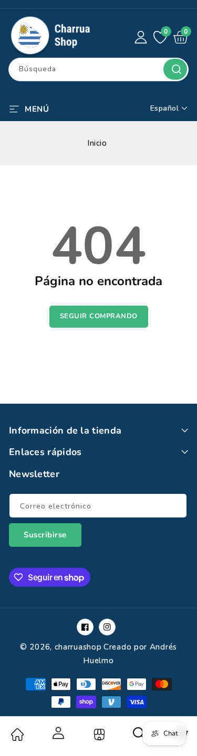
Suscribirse (45, 535)
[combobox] (98, 69)
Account (57, 733)
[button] (29, 108)
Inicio (97, 143)
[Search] (139, 736)
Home (17, 734)
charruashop (78, 647)
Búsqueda (175, 69)
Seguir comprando (99, 316)
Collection (98, 734)
